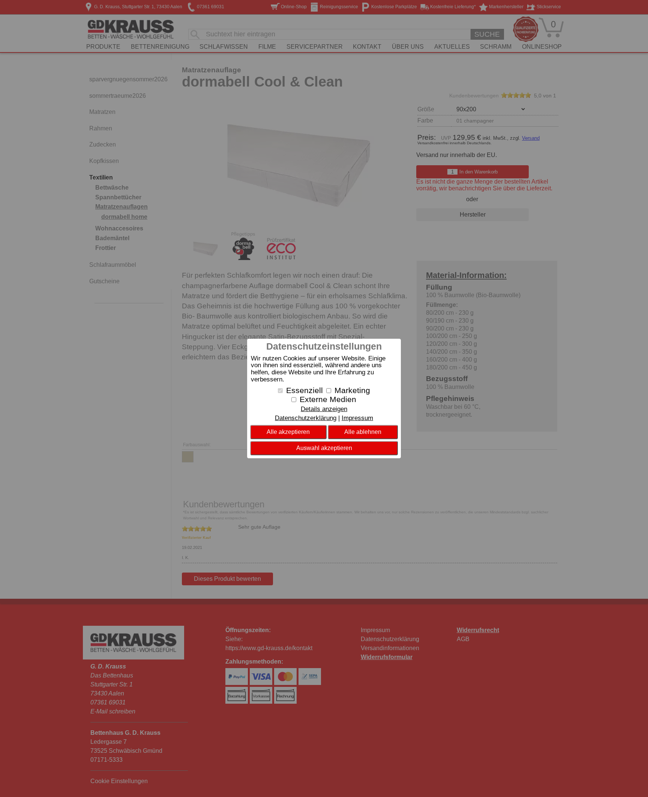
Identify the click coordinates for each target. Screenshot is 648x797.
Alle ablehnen (362, 432)
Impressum (357, 418)
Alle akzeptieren (288, 432)
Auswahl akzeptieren (324, 448)
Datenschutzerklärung (305, 418)
